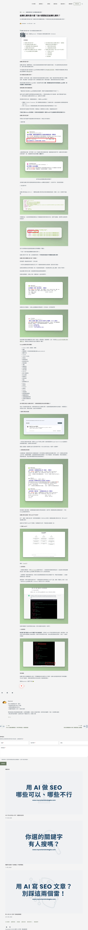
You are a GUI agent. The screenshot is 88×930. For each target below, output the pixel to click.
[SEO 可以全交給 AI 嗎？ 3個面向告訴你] (44, 792)
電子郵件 (33, 742)
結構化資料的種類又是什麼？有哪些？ (33, 49)
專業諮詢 (77, 3)
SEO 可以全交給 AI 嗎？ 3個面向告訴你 (14, 815)
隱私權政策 (24, 929)
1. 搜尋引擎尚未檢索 (51, 46)
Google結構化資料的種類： (32, 51)
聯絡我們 (70, 3)
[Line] (10, 927)
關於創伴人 (63, 3)
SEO (34, 23)
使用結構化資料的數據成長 (32, 46)
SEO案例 (33, 3)
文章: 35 (9, 717)
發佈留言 (3, 763)
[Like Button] (21, 686)
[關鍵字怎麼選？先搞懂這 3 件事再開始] (44, 842)
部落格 (48, 3)
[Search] (82, 3)
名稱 (2, 742)
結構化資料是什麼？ (29, 43)
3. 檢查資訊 (49, 54)
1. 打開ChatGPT (50, 51)
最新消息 (55, 3)
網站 (61, 742)
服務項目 (41, 3)
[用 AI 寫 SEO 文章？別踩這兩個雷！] (44, 891)
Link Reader (34, 569)
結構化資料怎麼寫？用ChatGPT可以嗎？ (55, 49)
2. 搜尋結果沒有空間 (51, 48)
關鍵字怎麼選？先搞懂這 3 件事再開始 (14, 864)
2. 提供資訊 (49, 53)
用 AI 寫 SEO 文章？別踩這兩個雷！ (13, 914)
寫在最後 (49, 56)
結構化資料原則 (50, 69)
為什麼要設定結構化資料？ (31, 44)
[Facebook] (2, 693)
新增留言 (3, 747)
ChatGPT (25, 563)
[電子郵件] (12, 693)
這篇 (29, 71)
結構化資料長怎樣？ (30, 48)
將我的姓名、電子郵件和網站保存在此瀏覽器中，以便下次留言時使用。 (15, 759)
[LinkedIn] (7, 693)
